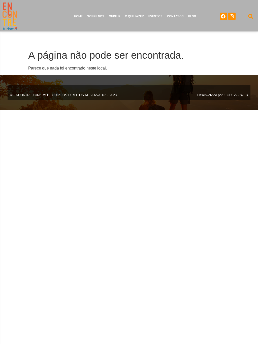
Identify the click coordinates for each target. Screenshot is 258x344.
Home (78, 16)
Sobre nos (95, 16)
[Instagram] (232, 16)
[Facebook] (223, 16)
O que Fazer (134, 16)
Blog (192, 16)
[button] (251, 16)
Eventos (155, 16)
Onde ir (114, 16)
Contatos (175, 16)
